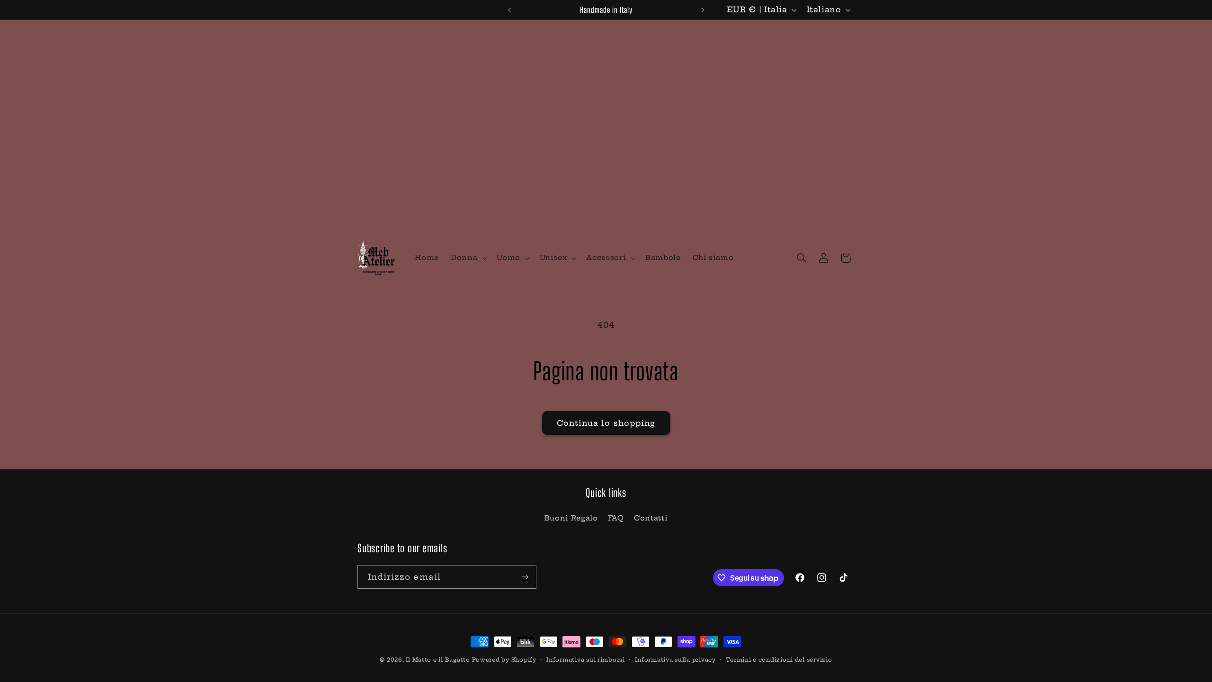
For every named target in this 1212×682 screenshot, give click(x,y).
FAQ (616, 517)
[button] (468, 258)
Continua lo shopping (606, 423)
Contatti (651, 517)
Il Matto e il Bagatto (438, 659)
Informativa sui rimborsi (585, 659)
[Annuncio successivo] (702, 9)
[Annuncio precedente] (509, 9)
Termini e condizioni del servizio (779, 659)
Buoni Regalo (571, 517)
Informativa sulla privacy (675, 659)
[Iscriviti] (525, 576)
